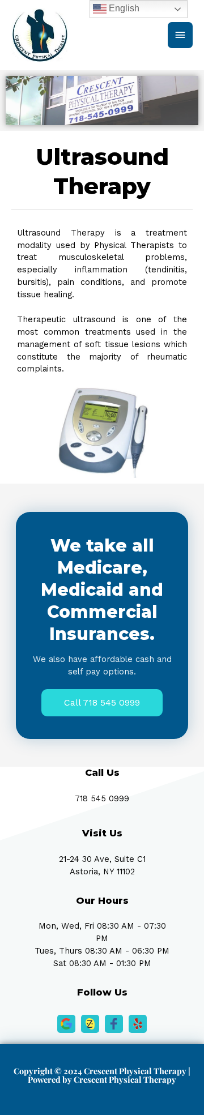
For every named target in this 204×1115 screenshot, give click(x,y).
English (123, 8)
